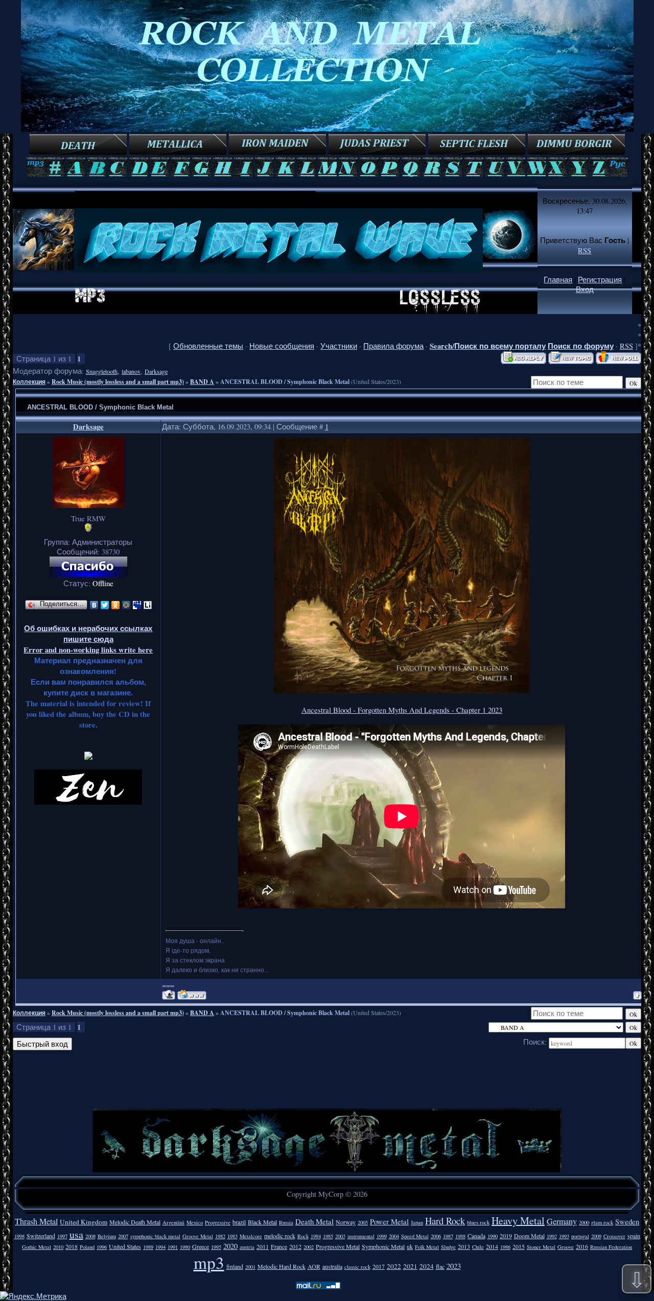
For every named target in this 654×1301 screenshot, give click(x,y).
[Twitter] (105, 605)
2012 (295, 1246)
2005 (363, 1222)
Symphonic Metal (383, 1246)
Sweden (627, 1221)
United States (125, 1246)
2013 (464, 1246)
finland (234, 1266)
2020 (230, 1246)
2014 (492, 1246)
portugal (580, 1236)
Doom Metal (529, 1236)
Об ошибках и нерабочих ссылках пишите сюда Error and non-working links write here (88, 639)
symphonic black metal (155, 1236)
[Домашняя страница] (191, 995)
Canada (476, 1236)
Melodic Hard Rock (282, 1266)
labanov (131, 371)
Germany (562, 1221)
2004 (394, 1236)
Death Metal (314, 1221)
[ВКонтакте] (94, 605)
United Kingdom (83, 1221)
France (279, 1246)
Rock (303, 1236)
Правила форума (393, 346)
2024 (426, 1266)
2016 (582, 1246)
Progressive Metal (338, 1246)
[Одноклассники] (115, 605)
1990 (492, 1236)
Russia (286, 1222)
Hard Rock (445, 1220)
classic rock (357, 1266)
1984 (316, 1236)
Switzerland (41, 1236)
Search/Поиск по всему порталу (488, 346)
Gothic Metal (36, 1246)
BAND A (202, 381)
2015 (518, 1246)
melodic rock (279, 1236)
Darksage (156, 371)
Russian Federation (611, 1246)
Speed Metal (415, 1236)
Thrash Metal (36, 1221)
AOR (314, 1266)
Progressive (217, 1222)
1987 (448, 1236)
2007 (123, 1236)
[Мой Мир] (126, 605)
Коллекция (29, 381)
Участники (338, 346)
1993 (564, 1236)
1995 (216, 1246)
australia (332, 1266)
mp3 (209, 1262)
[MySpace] (137, 605)
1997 (62, 1236)
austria (247, 1246)
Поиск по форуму (581, 346)
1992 (552, 1236)
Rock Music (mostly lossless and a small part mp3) (118, 381)
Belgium (107, 1236)
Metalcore (251, 1236)
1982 (220, 1236)
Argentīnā (173, 1222)
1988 (460, 1236)
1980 (185, 1246)
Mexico (194, 1222)
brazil (239, 1222)
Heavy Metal (518, 1220)
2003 (340, 1236)
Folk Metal (427, 1246)
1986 (505, 1246)
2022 (394, 1266)
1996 (102, 1246)
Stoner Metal (541, 1246)
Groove (565, 1246)
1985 (328, 1236)
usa (76, 1234)
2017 (378, 1266)
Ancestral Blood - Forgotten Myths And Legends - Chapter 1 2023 (401, 710)
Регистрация (600, 279)
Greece (200, 1246)
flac (440, 1266)
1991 (173, 1246)
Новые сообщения (281, 346)
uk (410, 1246)
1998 (19, 1236)
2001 (250, 1266)
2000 (584, 1222)
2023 (454, 1266)
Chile (478, 1246)
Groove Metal (197, 1236)
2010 (58, 1246)
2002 (308, 1246)
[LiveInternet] (148, 605)
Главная (558, 279)
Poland (87, 1246)
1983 (232, 1236)
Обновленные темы (208, 346)
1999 (382, 1236)
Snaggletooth (102, 371)
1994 (160, 1246)
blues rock (478, 1222)
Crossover (614, 1236)
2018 (71, 1246)
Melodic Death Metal (134, 1222)
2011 (262, 1246)
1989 (148, 1246)
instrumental (361, 1236)
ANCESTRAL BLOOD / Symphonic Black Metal (284, 381)
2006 (436, 1236)
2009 (596, 1236)
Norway (346, 1222)
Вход (585, 289)
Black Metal (262, 1222)
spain (633, 1236)
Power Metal (389, 1221)
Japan (417, 1222)
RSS (584, 250)
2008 (90, 1236)
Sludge (448, 1246)
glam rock (602, 1222)
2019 (506, 1236)
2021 (410, 1266)
